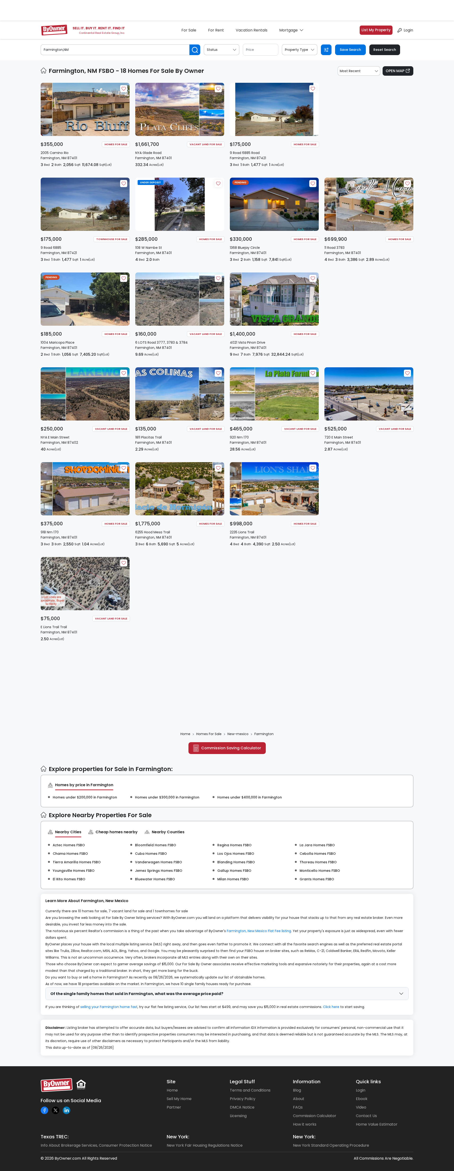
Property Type (296, 49)
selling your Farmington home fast (108, 1006)
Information (306, 1081)
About (298, 1098)
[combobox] (359, 71)
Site (171, 1081)
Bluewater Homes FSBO (155, 879)
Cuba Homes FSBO (151, 853)
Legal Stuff (242, 1081)
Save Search (350, 49)
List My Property (376, 29)
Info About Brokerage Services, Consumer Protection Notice (96, 1145)
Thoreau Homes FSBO (318, 862)
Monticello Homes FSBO (320, 870)
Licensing (238, 1115)
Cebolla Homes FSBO (318, 853)
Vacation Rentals (251, 30)
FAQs (298, 1107)
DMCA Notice (242, 1107)
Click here (331, 1006)
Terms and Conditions (250, 1090)
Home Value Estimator (376, 1124)
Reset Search (384, 49)
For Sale (188, 30)
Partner (174, 1107)
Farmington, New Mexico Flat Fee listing (259, 931)
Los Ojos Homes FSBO (235, 853)
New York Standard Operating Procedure (331, 1145)
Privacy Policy (242, 1098)
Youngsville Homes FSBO (74, 870)
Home (172, 1090)
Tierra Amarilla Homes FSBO (77, 862)
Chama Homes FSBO (70, 853)
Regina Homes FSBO (234, 845)
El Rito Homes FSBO (69, 879)
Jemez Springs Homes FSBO (158, 870)
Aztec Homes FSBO (69, 845)
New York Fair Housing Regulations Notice (205, 1145)
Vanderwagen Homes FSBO (158, 862)
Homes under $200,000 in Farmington (85, 797)
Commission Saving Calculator (231, 748)
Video (361, 1107)
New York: (178, 1136)
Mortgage (288, 30)
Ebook (361, 1098)
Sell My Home (179, 1098)
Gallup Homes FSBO (234, 870)
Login (408, 30)
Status (212, 49)
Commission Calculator (314, 1115)
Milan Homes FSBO (233, 879)
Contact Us (366, 1115)
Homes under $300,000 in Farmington (167, 797)
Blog (297, 1090)
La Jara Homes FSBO (317, 845)
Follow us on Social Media (71, 1100)
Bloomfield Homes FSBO (155, 845)
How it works (304, 1124)
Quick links (368, 1081)
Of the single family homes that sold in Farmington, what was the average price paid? (136, 993)
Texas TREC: (55, 1136)
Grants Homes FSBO (317, 879)
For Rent (216, 30)
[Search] (194, 49)
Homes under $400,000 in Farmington (249, 797)
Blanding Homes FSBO (236, 862)
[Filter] (326, 49)
